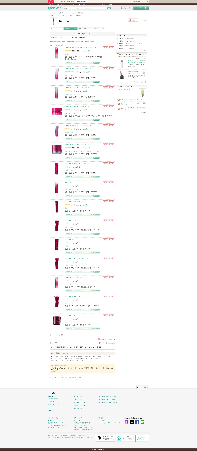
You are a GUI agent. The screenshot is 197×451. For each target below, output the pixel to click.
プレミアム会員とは (53, 418)
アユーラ (126, 99)
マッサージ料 (73, 94)
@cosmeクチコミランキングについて (109, 423)
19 (77, 319)
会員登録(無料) (137, 1)
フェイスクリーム (70, 113)
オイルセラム (69, 182)
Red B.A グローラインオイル (75, 277)
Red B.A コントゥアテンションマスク (79, 144)
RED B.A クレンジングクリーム (76, 258)
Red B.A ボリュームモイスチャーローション (81, 47)
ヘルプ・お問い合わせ (80, 420)
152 (86, 129)
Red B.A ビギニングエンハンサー (77, 87)
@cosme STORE (107, 399)
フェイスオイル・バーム (71, 189)
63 (77, 262)
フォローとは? (111, 343)
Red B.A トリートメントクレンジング (79, 125)
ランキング (56, 4)
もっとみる (142, 50)
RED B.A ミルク (71, 239)
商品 (67, 28)
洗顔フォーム (68, 75)
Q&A (74, 4)
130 (89, 72)
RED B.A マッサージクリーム (75, 296)
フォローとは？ (143, 20)
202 (86, 205)
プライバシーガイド (53, 428)
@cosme (55, 397)
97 (77, 224)
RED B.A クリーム (71, 315)
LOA (125, 108)
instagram (126, 422)
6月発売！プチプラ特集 (127, 46)
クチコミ (82, 28)
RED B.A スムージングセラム (75, 163)
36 (77, 186)
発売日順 (87, 41)
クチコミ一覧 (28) (72, 347)
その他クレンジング (70, 132)
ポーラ (51, 378)
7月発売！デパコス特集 (127, 38)
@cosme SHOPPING (108, 396)
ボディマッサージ (81, 151)
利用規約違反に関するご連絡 (82, 423)
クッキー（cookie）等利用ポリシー (58, 425)
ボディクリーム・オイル (86, 284)
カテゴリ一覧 (104, 4)
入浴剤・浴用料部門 (124, 89)
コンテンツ (95, 28)
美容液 (67, 94)
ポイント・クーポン (54, 404)
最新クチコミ (78, 408)
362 (88, 51)
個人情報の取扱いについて (55, 423)
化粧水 (67, 54)
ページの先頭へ (143, 387)
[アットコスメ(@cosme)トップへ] (55, 8)
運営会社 (101, 418)
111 (86, 91)
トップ (53, 28)
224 (88, 148)
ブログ (69, 4)
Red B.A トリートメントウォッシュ (78, 68)
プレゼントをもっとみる (137, 82)
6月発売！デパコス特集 (127, 48)
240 (86, 110)
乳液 (71, 170)
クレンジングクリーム (71, 265)
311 (78, 167)
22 (77, 300)
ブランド (63, 4)
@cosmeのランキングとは (107, 339)
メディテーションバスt (136, 99)
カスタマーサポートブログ (81, 425)
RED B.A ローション (72, 201)
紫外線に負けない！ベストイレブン (130, 43)
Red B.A (54, 343)
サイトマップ (103, 420)
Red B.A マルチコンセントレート (77, 106)
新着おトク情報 (81, 1)
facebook (137, 422)
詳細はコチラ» (55, 371)
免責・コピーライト (79, 418)
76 (77, 243)
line (142, 422)
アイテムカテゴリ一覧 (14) (93, 347)
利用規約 (50, 420)
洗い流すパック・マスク (94, 151)
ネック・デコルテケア (68, 360)
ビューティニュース (80, 402)
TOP (50, 4)
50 (77, 281)
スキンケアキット (81, 360)
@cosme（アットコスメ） (76, 378)
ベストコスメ (112, 4)
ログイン (145, 1)
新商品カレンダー (79, 405)
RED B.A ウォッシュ (72, 220)
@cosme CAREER (109, 402)
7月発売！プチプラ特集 (127, 41)
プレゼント (77, 399)
